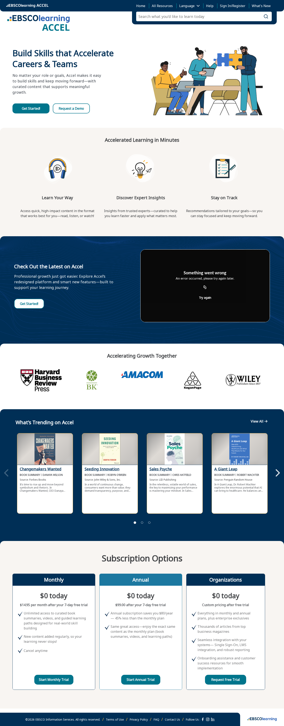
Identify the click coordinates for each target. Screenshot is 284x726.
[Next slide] (278, 473)
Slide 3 (149, 523)
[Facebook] (202, 719)
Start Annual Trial (141, 679)
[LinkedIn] (212, 719)
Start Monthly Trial (54, 679)
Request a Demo (71, 108)
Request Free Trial (225, 679)
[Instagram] (207, 719)
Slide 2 (142, 523)
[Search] (265, 16)
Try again (205, 298)
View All (257, 421)
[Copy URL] (205, 287)
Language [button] (187, 6)
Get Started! (31, 108)
